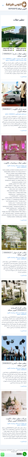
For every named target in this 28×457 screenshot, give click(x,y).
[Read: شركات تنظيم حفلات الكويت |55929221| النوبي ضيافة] (14, 403)
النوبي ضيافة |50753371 (17, 9)
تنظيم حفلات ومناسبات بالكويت (15, 163)
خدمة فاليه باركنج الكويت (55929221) (17, 114)
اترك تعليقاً (24, 165)
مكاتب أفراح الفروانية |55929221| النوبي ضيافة (17, 309)
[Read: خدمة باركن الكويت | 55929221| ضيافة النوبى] (14, 94)
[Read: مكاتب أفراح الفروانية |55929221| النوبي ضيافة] (14, 292)
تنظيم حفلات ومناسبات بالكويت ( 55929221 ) (16, 58)
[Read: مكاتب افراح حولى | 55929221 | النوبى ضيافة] (14, 237)
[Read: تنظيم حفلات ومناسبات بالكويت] (14, 147)
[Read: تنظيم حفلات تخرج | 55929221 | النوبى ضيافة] (14, 38)
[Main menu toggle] (2, 5)
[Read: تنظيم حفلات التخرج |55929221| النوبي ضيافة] (14, 348)
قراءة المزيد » (23, 76)
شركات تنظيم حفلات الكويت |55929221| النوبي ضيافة (16, 420)
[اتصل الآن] (25, 454)
